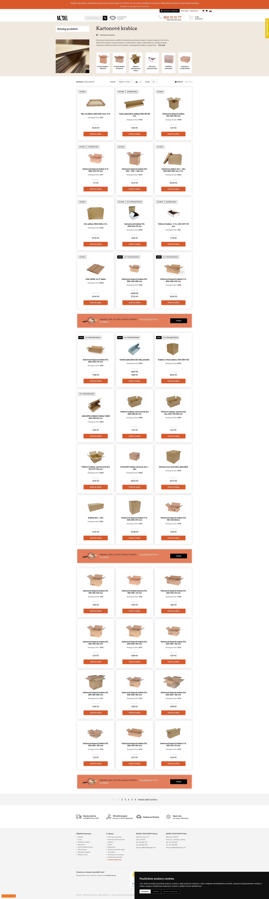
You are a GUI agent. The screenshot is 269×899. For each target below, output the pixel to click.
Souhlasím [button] (145, 891)
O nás (80, 839)
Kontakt (80, 837)
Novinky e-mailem (84, 842)
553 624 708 (143, 845)
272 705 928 (173, 845)
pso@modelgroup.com (148, 847)
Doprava (110, 842)
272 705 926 (173, 842)
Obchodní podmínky (115, 837)
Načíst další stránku (147, 799)
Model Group (111, 875)
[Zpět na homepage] (97, 35)
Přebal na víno (82, 854)
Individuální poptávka (115, 857)
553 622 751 (143, 842)
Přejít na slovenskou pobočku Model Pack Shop (128, 895)
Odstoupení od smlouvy (116, 854)
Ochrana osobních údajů (116, 849)
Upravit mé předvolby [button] (170, 891)
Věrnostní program (84, 852)
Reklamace (111, 847)
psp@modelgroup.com (178, 847)
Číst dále (161, 45)
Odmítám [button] (156, 891)
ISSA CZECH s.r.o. (105, 895)
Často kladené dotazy (85, 847)
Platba (110, 844)
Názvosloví (81, 844)
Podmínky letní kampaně (116, 839)
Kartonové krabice (107, 35)
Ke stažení (111, 852)
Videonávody (82, 849)
